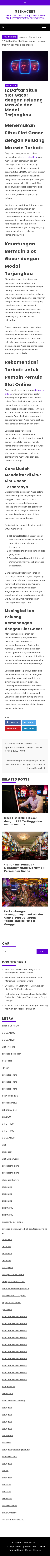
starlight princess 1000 (13, 1281)
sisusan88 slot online (12, 1221)
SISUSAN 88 (8, 1032)
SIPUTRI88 (8, 1123)
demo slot (7, 1060)
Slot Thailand (8, 1046)
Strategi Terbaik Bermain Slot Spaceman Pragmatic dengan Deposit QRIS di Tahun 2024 (23, 747)
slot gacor (7, 1151)
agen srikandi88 (10, 1095)
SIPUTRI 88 (8, 1130)
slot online (7, 1186)
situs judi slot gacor (11, 1053)
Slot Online (11, 85)
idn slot (5, 1067)
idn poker (6, 1246)
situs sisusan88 (9, 1505)
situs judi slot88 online (13, 1274)
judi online (7, 1309)
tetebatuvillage (30, 157)
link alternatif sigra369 (13, 1519)
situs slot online (9, 1074)
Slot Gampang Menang (13, 1400)
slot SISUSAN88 (10, 1025)
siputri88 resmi (9, 1512)
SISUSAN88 (8, 1039)
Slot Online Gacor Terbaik (14, 1316)
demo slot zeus (9, 1456)
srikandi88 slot (9, 1109)
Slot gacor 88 (8, 1386)
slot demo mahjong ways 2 (15, 1288)
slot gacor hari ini (10, 1179)
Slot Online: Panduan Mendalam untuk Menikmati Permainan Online (24, 868)
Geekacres (25, 11)
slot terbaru (7, 1435)
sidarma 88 (7, 1207)
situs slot (6, 1442)
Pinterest (13, 728)
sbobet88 (7, 1239)
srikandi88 (7, 1498)
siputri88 (6, 1116)
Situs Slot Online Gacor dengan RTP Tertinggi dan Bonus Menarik (23, 821)
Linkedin (30, 728)
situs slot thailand (10, 1165)
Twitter (30, 722)
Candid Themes (33, 1550)
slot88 (5, 1470)
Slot (4, 1144)
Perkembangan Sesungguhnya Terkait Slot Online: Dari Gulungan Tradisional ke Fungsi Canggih (25, 764)
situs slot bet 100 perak (14, 1295)
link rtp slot (7, 1267)
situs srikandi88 (10, 1102)
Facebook (13, 722)
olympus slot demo (11, 1302)
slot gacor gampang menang (16, 1449)
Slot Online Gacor (10, 1158)
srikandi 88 (7, 1393)
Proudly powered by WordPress (20, 1546)
